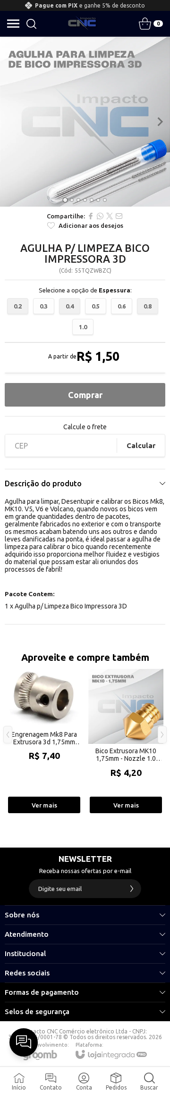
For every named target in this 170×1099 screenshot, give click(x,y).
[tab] (65, 199)
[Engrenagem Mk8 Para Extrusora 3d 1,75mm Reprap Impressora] (44, 741)
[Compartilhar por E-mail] (119, 216)
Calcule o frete (85, 427)
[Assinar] (131, 888)
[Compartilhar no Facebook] (90, 216)
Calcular (141, 445)
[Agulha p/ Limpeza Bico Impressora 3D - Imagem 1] (85, 122)
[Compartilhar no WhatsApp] (100, 216)
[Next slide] (159, 121)
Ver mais (44, 805)
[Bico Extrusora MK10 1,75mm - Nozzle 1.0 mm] (126, 741)
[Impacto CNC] (82, 24)
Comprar (85, 395)
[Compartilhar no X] (109, 216)
